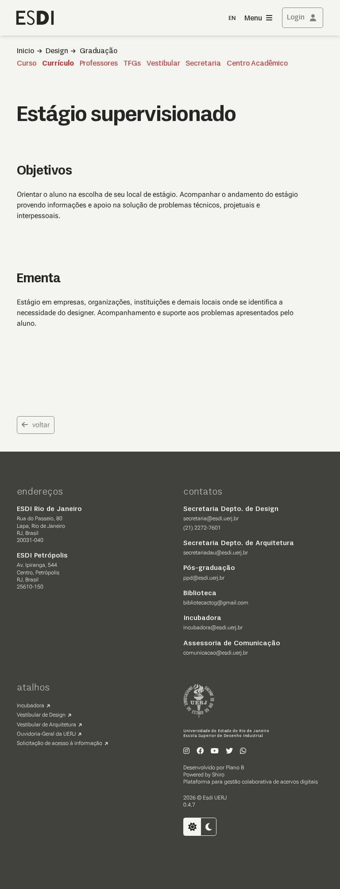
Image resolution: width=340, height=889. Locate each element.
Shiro (218, 775)
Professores (99, 63)
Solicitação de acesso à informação (59, 743)
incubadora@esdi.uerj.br (213, 627)
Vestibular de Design (41, 715)
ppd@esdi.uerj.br (203, 578)
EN (232, 18)
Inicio (25, 51)
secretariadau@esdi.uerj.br (215, 553)
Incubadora (30, 705)
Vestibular (163, 63)
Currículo (58, 63)
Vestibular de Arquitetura (46, 724)
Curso (26, 63)
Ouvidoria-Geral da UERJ (46, 734)
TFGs (132, 63)
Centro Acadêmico (257, 63)
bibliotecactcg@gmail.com (215, 603)
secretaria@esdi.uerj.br (211, 518)
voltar (41, 425)
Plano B (235, 767)
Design (57, 51)
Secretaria (203, 63)
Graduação (98, 51)
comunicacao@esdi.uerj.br (215, 653)
